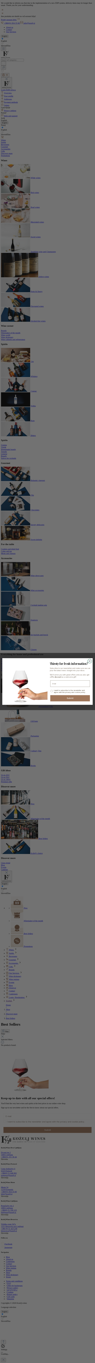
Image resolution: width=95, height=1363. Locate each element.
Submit (70, 698)
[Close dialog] (90, 661)
